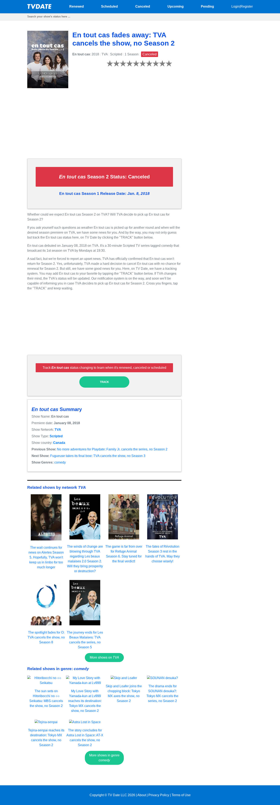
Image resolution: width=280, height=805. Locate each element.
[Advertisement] (104, 126)
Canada (59, 442)
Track (104, 382)
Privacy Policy (158, 795)
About (141, 795)
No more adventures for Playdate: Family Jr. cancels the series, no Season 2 (112, 449)
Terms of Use (181, 795)
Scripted (56, 436)
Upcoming (175, 6)
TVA (58, 429)
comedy (60, 462)
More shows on (104, 657)
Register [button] (246, 6)
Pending (207, 6)
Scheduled (109, 6)
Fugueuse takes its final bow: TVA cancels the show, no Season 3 (97, 456)
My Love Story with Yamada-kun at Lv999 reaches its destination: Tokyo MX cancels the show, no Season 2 (85, 701)
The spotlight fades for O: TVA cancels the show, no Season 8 (46, 637)
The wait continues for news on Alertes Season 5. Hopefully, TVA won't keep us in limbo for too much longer (46, 557)
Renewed (76, 6)
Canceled (142, 6)
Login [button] (235, 6)
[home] (39, 7)
